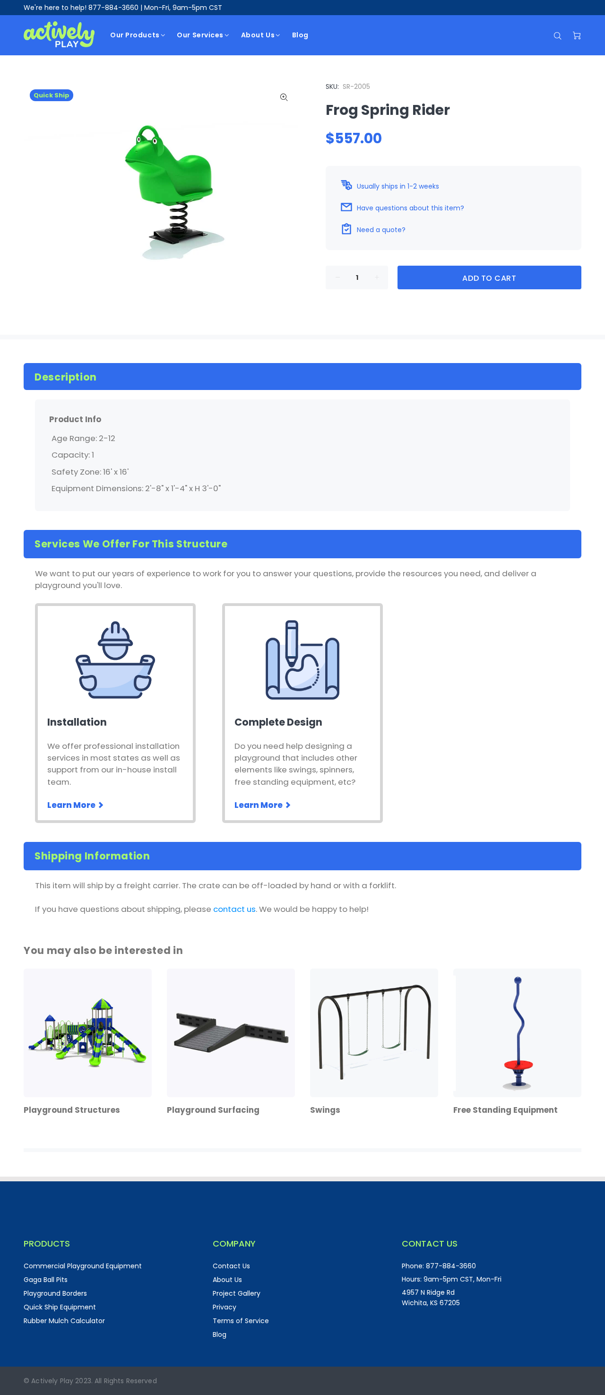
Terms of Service (241, 1321)
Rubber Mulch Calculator (64, 1321)
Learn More (72, 805)
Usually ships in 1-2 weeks (398, 186)
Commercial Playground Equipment (83, 1266)
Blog (219, 1334)
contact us (234, 909)
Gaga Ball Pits (46, 1279)
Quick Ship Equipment (60, 1307)
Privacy (224, 1307)
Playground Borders (55, 1293)
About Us (227, 1279)
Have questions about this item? (410, 208)
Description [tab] (66, 377)
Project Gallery (236, 1293)
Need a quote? (381, 229)
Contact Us (231, 1266)
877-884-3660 (113, 7)
